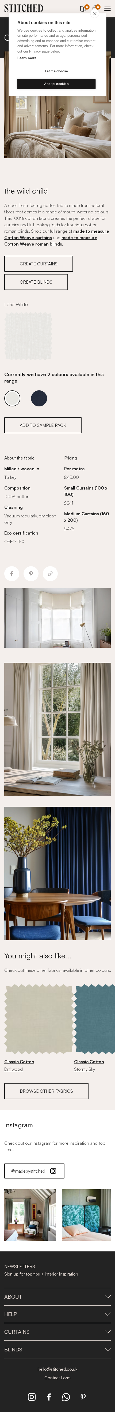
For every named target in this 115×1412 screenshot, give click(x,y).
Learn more (26, 58)
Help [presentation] (10, 1314)
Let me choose (56, 71)
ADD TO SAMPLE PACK (43, 425)
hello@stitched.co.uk (57, 1369)
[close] (94, 13)
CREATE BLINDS (36, 282)
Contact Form (57, 1377)
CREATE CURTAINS (38, 263)
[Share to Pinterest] (31, 573)
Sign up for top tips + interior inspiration (41, 1274)
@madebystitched (28, 1171)
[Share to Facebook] (11, 573)
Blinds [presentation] (13, 1349)
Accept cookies (56, 84)
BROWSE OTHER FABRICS (46, 1091)
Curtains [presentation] (16, 1331)
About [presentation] (13, 1296)
